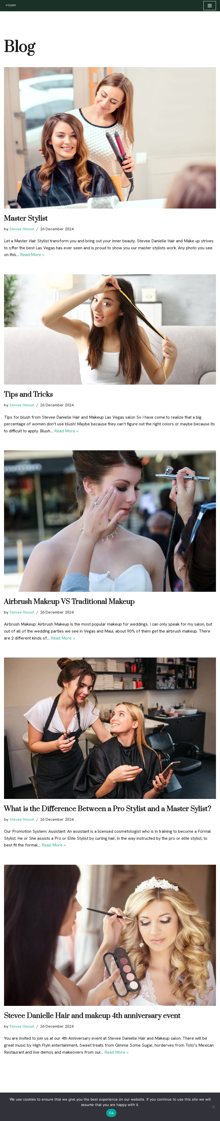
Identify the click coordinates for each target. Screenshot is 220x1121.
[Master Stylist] (110, 138)
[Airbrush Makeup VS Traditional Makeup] (110, 521)
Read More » (32, 254)
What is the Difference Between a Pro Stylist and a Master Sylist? (107, 808)
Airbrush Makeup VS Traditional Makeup (69, 601)
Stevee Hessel (22, 229)
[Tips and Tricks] (110, 329)
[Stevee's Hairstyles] (10, 5)
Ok (111, 1113)
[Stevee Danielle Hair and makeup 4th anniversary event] (110, 935)
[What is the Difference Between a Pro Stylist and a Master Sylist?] (110, 728)
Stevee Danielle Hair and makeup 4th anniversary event (92, 1015)
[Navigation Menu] (209, 5)
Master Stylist (26, 218)
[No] (213, 1106)
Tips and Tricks (28, 394)
